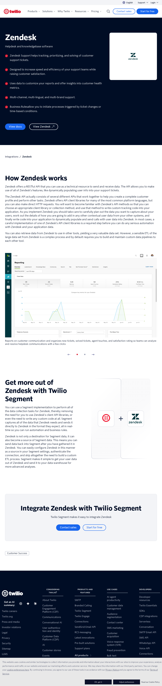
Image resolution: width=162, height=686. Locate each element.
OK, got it (98, 682)
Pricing (95, 11)
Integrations (11, 156)
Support (141, 2)
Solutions (47, 11)
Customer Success (17, 553)
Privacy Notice (112, 669)
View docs (15, 126)
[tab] (77, 354)
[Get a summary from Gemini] (29, 603)
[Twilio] (12, 11)
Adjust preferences (126, 682)
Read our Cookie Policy (150, 682)
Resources (80, 11)
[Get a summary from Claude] (36, 603)
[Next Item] (93, 354)
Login (153, 2)
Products (32, 11)
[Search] (108, 11)
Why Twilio (64, 11)
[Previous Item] (69, 354)
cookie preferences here (18, 669)
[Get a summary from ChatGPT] (21, 603)
